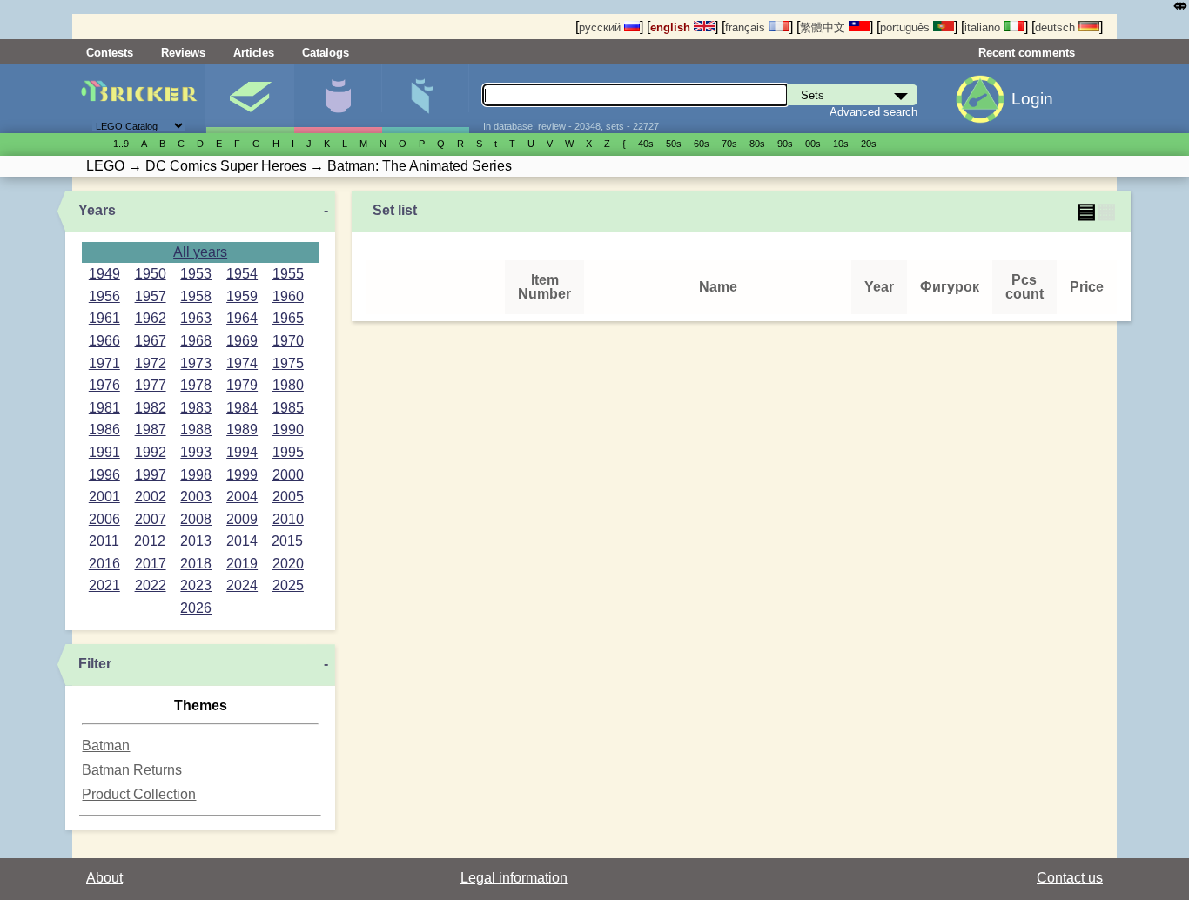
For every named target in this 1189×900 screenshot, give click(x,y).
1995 (288, 452)
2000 (288, 474)
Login (1032, 99)
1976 (104, 385)
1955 (288, 273)
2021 (104, 585)
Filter (94, 663)
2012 (149, 541)
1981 (104, 407)
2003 (196, 496)
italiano (984, 27)
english (672, 27)
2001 (104, 496)
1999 (242, 474)
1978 (196, 385)
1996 (104, 474)
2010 (288, 519)
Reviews (183, 52)
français (747, 27)
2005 (288, 496)
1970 (288, 340)
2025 (288, 585)
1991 (104, 452)
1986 (104, 429)
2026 (196, 608)
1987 (150, 429)
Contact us (1070, 877)
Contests (109, 52)
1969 (242, 340)
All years (200, 252)
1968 (196, 340)
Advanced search (873, 111)
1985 (288, 407)
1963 (196, 318)
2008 (196, 519)
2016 (104, 563)
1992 (150, 452)
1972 (150, 363)
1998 (196, 474)
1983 (196, 407)
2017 (150, 563)
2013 (196, 541)
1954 (242, 273)
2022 (150, 585)
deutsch (1056, 27)
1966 (104, 340)
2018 (196, 563)
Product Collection (139, 794)
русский (601, 27)
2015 (287, 541)
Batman (106, 745)
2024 (242, 585)
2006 (104, 519)
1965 (288, 318)
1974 (242, 363)
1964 (242, 318)
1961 (104, 318)
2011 (104, 541)
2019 (242, 563)
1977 (150, 385)
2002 (150, 496)
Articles (253, 52)
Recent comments (1026, 52)
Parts (425, 98)
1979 (242, 385)
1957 (150, 296)
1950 (150, 273)
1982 (150, 407)
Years (97, 210)
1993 (196, 452)
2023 (196, 585)
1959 (242, 296)
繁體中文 (824, 27)
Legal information (514, 877)
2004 (242, 496)
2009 (242, 519)
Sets (249, 98)
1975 (288, 363)
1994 (242, 452)
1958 (196, 296)
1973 (196, 363)
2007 (150, 519)
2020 (288, 563)
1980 (288, 385)
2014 (242, 541)
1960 (288, 296)
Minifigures (337, 98)
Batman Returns (132, 769)
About (104, 877)
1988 (196, 429)
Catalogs (325, 52)
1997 (150, 474)
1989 (242, 429)
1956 (104, 296)
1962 (150, 318)
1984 (242, 407)
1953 (196, 273)
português (906, 27)
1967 (150, 340)
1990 (288, 429)
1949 (104, 273)
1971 (104, 363)
